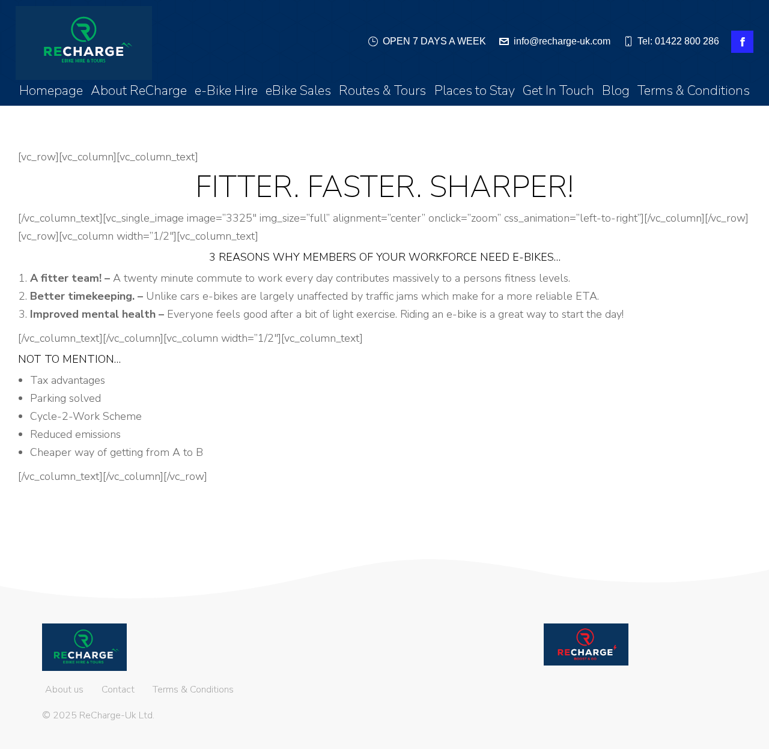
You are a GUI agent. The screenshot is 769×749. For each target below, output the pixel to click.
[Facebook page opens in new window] (742, 42)
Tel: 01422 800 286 (678, 41)
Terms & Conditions (193, 689)
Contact (118, 689)
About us (64, 689)
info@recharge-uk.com (562, 41)
